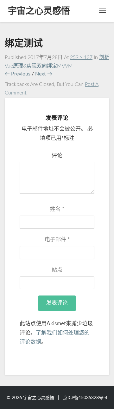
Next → (43, 73)
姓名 (57, 209)
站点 (57, 270)
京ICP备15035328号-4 (85, 398)
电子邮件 (57, 239)
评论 (57, 155)
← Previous (17, 73)
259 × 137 (81, 57)
